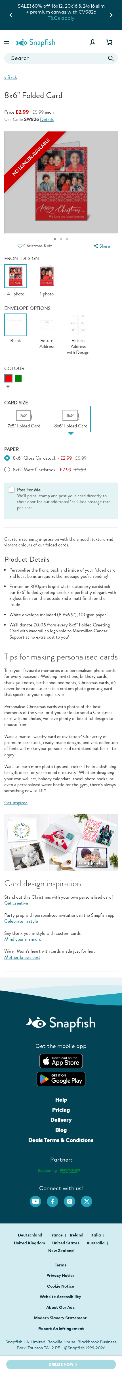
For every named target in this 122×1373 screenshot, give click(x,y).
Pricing (61, 1109)
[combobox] (61, 58)
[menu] (101, 246)
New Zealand (61, 1250)
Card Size (16, 403)
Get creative (16, 903)
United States (66, 1243)
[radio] (8, 378)
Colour (14, 368)
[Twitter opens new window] (89, 1198)
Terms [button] (60, 1265)
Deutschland (30, 1235)
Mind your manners (22, 939)
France (56, 1235)
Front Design (21, 258)
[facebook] (55, 1198)
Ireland (77, 1235)
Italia (96, 1235)
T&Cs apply (74, 12)
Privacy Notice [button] (61, 1275)
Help (61, 1099)
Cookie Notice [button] (60, 1286)
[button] (7, 42)
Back (10, 77)
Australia (96, 1243)
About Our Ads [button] (60, 1307)
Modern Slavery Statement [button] (60, 1317)
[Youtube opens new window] (38, 1198)
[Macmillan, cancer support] (58, 1170)
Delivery (61, 1119)
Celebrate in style (21, 921)
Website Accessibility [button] (60, 1296)
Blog (61, 1129)
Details (47, 119)
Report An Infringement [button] (61, 1328)
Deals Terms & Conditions (61, 1140)
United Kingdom (30, 1243)
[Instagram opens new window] (72, 1198)
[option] (15, 280)
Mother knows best (22, 957)
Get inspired (16, 802)
